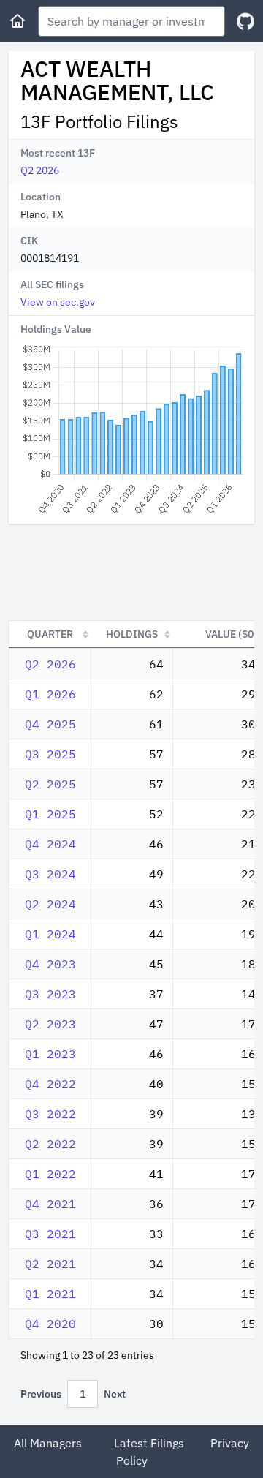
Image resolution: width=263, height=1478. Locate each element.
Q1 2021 (50, 1293)
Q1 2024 (50, 934)
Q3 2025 (50, 754)
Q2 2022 (50, 1143)
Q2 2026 (39, 170)
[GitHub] (245, 21)
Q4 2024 (50, 844)
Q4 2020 (50, 1323)
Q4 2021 (50, 1203)
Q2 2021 (50, 1263)
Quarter (50, 634)
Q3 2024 (50, 874)
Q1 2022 (50, 1173)
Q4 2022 (50, 1084)
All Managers (48, 1443)
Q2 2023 (50, 1024)
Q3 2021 (50, 1233)
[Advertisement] (131, 571)
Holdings (132, 634)
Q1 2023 (50, 1054)
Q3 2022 (50, 1113)
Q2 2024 (50, 904)
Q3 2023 (50, 994)
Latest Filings (149, 1443)
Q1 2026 (50, 694)
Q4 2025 (50, 724)
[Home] (17, 21)
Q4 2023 (50, 964)
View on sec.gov (57, 302)
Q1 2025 (50, 814)
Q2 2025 (50, 784)
